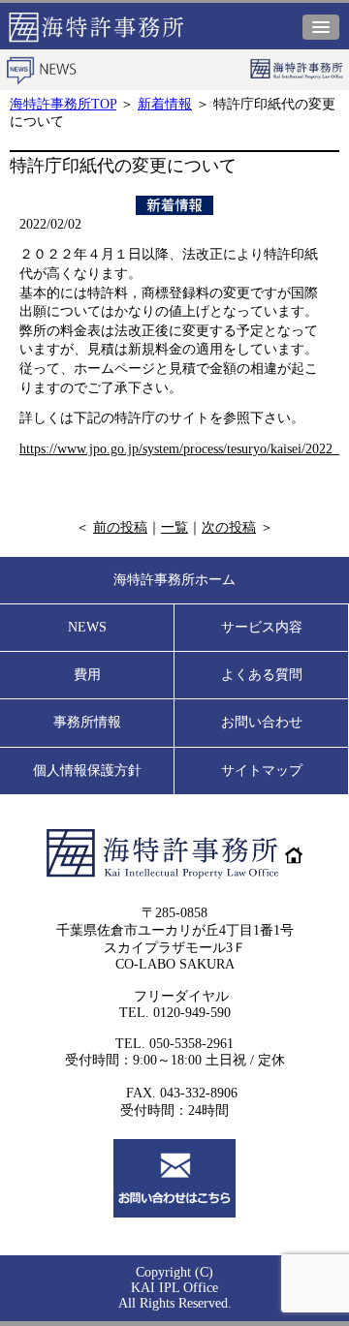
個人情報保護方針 (87, 770)
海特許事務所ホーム (174, 579)
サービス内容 (261, 627)
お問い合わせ (261, 722)
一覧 (174, 527)
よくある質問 (261, 674)
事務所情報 (87, 722)
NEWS (87, 627)
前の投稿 (120, 527)
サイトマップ (261, 770)
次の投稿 (229, 527)
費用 (87, 674)
